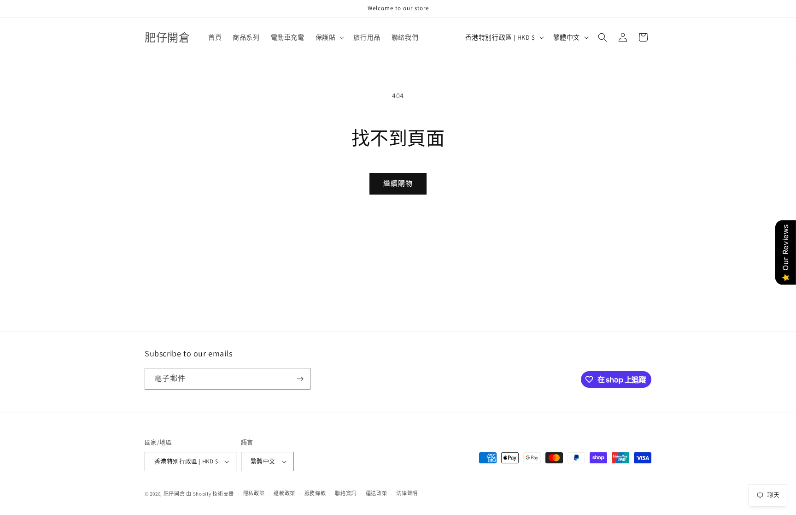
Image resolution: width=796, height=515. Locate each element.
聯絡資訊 (346, 493)
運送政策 (376, 493)
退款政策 (284, 493)
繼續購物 (398, 183)
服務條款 (315, 493)
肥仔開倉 (174, 494)
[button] (329, 37)
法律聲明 (407, 493)
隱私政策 (254, 493)
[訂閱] (300, 379)
